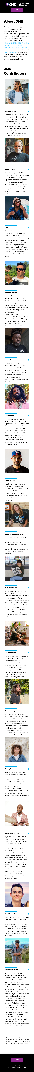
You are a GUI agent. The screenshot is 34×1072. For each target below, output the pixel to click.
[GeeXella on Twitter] (28, 228)
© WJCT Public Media (17, 1067)
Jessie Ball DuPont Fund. (17, 1045)
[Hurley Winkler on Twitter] (28, 769)
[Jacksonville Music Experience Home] (11, 4)
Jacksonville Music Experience (17, 1066)
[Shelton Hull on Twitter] (28, 416)
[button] (17, 10)
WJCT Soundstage (10, 52)
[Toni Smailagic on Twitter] (28, 653)
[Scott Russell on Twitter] (28, 914)
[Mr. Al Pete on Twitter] (28, 360)
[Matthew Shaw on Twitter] (28, 111)
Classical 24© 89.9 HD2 (12, 43)
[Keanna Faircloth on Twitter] (28, 970)
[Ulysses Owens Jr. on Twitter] (28, 833)
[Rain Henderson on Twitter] (28, 588)
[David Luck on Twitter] (28, 170)
